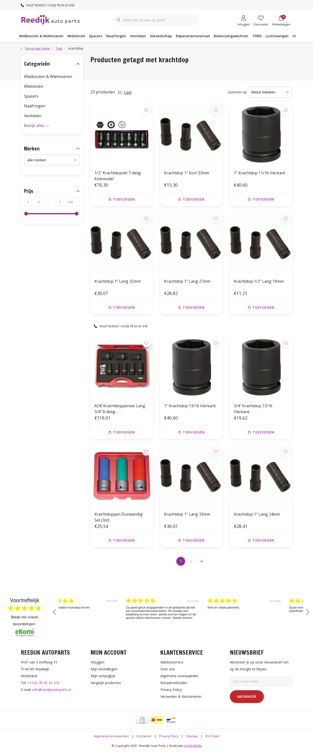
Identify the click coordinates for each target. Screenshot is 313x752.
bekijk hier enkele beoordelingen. (24, 620)
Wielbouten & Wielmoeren (41, 36)
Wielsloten (76, 36)
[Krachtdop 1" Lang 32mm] (121, 243)
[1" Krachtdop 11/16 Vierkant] (261, 134)
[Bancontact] (171, 720)
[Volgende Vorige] (201, 561)
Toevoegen (124, 199)
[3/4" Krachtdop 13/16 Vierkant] (261, 367)
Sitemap (192, 736)
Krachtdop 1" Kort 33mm (186, 173)
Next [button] (308, 611)
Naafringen (116, 36)
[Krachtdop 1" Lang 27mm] (191, 243)
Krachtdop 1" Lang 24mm (257, 514)
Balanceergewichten (231, 36)
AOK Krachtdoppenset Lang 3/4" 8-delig (119, 408)
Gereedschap (161, 36)
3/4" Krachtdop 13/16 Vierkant (253, 408)
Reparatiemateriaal (193, 36)
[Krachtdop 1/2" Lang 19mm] (261, 243)
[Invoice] (142, 720)
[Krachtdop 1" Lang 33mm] (191, 476)
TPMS (257, 36)
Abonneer (247, 696)
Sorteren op (237, 92)
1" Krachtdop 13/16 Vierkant (190, 405)
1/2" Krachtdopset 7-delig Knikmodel (117, 175)
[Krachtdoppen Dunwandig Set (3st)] (121, 476)
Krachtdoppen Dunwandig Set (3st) (118, 517)
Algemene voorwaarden (111, 736)
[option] (99, 615)
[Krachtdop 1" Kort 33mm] (191, 134)
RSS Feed (212, 736)
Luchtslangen (277, 36)
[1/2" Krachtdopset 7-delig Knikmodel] (121, 134)
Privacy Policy (168, 736)
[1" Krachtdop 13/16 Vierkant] (191, 367)
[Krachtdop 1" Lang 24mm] (261, 476)
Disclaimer (144, 736)
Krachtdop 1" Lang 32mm (117, 281)
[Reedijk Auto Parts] (51, 19)
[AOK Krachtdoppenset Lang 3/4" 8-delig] (121, 367)
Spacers (95, 36)
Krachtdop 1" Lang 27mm (187, 281)
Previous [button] (54, 611)
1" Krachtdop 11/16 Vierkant (259, 173)
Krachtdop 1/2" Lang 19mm (259, 281)
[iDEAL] (156, 720)
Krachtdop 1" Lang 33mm (187, 514)
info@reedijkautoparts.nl (51, 689)
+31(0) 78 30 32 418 (43, 682)
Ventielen (138, 36)
